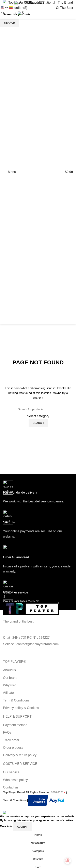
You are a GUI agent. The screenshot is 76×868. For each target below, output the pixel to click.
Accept (22, 826)
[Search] (57, 172)
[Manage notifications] (67, 861)
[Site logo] (38, 171)
